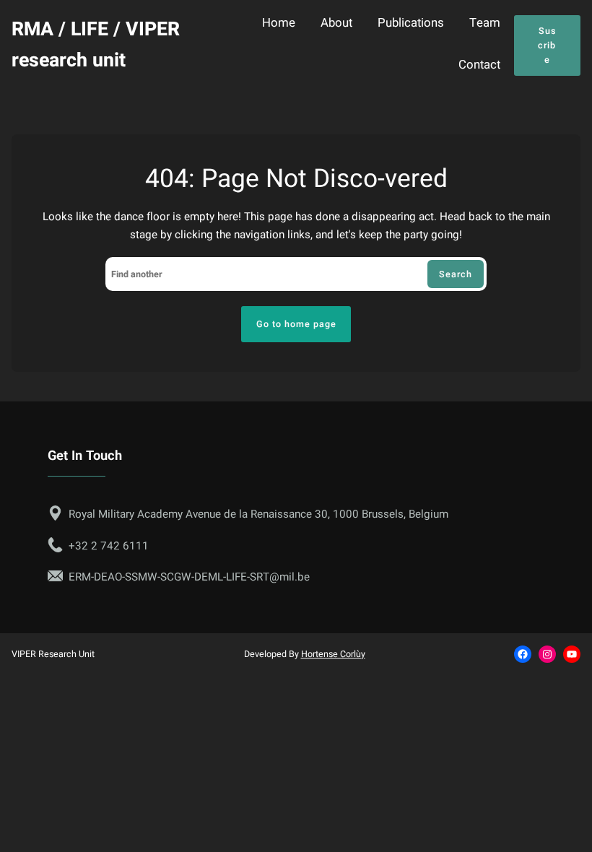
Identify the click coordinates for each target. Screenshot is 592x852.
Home (278, 24)
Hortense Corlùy (333, 654)
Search (455, 274)
